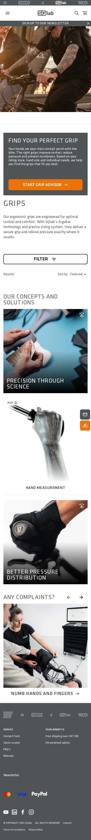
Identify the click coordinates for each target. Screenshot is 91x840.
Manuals (8, 756)
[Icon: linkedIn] (14, 812)
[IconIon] (24, 2)
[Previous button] (68, 597)
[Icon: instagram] (31, 812)
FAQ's (7, 749)
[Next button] (81, 597)
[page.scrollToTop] (85, 830)
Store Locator (11, 742)
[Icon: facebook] (22, 812)
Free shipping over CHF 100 (62, 736)
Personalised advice (58, 742)
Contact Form (11, 736)
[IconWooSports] (83, 2)
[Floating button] (85, 414)
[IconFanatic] (42, 2)
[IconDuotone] (5, 2)
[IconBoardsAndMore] (8, 714)
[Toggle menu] (7, 13)
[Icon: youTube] (5, 812)
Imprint (67, 823)
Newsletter (11, 775)
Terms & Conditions (14, 829)
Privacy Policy (36, 829)
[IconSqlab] (61, 2)
